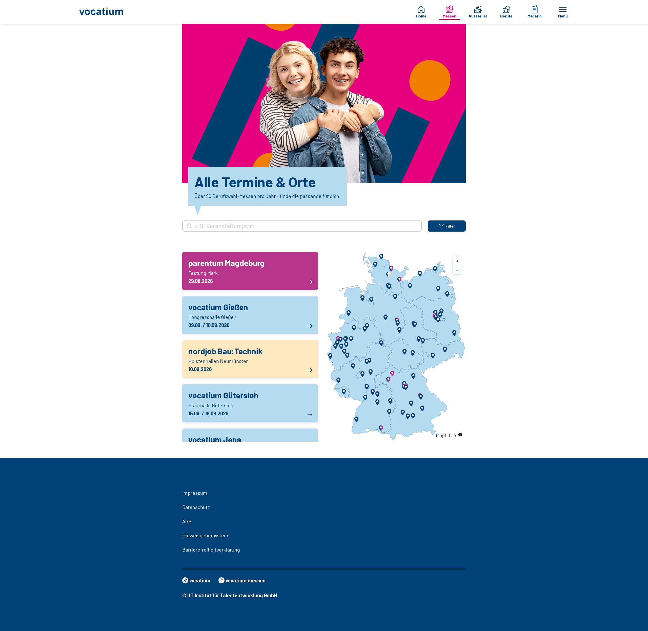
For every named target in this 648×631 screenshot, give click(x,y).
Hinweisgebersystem (205, 535)
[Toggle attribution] (460, 435)
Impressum (194, 493)
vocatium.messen (246, 580)
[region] (396, 346)
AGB (187, 521)
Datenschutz (196, 507)
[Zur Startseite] (105, 12)
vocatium (199, 580)
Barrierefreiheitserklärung (211, 549)
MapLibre (446, 435)
